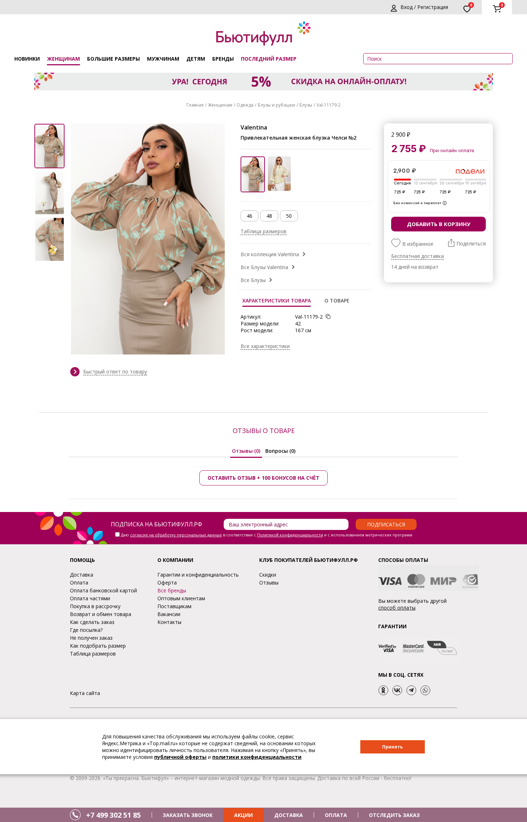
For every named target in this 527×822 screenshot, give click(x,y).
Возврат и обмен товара (100, 614)
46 (249, 215)
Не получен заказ (91, 637)
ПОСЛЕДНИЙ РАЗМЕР (268, 58)
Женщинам (63, 58)
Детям (195, 58)
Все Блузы (253, 280)
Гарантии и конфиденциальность (198, 574)
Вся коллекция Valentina (270, 254)
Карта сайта (85, 693)
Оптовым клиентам (181, 598)
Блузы (305, 105)
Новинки (27, 58)
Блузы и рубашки (276, 105)
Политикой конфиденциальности (290, 534)
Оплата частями (90, 598)
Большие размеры (113, 58)
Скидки (267, 574)
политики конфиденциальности (257, 756)
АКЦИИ (243, 815)
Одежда (245, 105)
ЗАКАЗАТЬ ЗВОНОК (188, 815)
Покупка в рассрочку (95, 606)
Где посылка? (86, 629)
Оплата (79, 582)
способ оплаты (397, 607)
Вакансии (168, 614)
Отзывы (269, 582)
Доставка (81, 574)
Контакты (169, 622)
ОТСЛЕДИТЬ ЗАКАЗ (394, 815)
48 (269, 215)
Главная (195, 105)
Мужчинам (163, 58)
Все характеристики (265, 346)
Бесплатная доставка (417, 256)
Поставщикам (174, 606)
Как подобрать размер (98, 645)
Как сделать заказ (92, 622)
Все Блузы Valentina (264, 267)
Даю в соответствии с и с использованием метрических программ (266, 534)
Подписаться (386, 524)
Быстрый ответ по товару (115, 371)
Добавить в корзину (438, 223)
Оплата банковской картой (103, 590)
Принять (392, 747)
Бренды (223, 58)
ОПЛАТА (336, 815)
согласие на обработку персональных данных (176, 534)
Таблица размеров (263, 231)
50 (289, 215)
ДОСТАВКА (288, 815)
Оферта (167, 582)
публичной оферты (180, 756)
